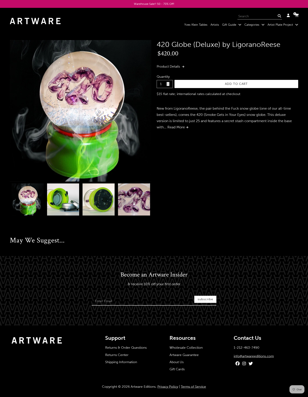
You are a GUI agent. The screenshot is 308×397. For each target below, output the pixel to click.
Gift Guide (232, 24)
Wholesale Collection (186, 347)
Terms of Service (193, 387)
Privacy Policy (167, 387)
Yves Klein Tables (195, 24)
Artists (215, 24)
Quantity (163, 77)
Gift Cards (177, 369)
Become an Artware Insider (154, 275)
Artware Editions (143, 387)
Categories (255, 24)
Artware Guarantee (184, 355)
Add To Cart (236, 84)
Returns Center (117, 355)
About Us (177, 362)
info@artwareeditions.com (254, 356)
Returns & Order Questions (126, 347)
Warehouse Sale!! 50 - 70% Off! (154, 4)
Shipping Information (121, 362)
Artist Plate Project (284, 24)
